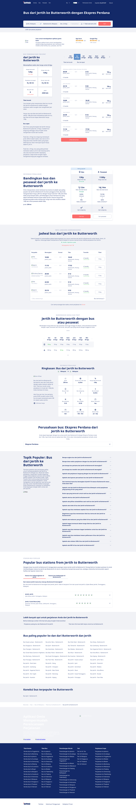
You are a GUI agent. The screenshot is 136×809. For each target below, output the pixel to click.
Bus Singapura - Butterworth (31, 645)
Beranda (25, 705)
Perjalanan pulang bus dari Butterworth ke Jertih (38, 624)
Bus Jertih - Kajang (51, 677)
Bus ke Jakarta (46, 751)
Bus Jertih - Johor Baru (96, 660)
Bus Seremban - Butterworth (54, 649)
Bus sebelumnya (38, 298)
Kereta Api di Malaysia (30, 779)
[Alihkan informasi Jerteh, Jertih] (110, 595)
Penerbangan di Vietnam (67, 792)
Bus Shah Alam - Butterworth (76, 642)
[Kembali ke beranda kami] (28, 3)
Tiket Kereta (27, 748)
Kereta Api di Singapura (31, 782)
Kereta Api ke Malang (30, 764)
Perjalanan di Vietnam (102, 787)
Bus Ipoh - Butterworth (52, 645)
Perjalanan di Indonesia (102, 777)
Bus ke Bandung (47, 754)
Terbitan (40, 804)
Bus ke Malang (46, 764)
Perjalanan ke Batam (101, 761)
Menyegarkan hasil (67, 245)
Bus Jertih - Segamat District (31, 670)
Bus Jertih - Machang (52, 674)
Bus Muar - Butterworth (75, 652)
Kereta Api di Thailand (30, 784)
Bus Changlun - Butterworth (31, 649)
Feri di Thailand (82, 761)
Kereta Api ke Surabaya (31, 759)
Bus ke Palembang (47, 771)
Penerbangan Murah (65, 748)
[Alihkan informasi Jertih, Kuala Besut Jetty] (110, 603)
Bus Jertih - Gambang (29, 667)
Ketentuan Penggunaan (53, 804)
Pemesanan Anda (87, 2)
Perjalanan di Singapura (102, 782)
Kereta (35, 3)
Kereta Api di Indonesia (31, 777)
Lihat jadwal (30, 94)
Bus (40, 3)
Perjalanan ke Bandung (102, 764)
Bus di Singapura (47, 782)
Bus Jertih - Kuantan (29, 677)
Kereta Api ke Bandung (31, 754)
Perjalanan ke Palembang (103, 774)
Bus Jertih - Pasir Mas (96, 677)
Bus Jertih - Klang (51, 663)
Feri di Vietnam (82, 764)
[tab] (68, 62)
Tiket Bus (44, 748)
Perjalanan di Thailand (102, 784)
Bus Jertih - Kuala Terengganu (77, 674)
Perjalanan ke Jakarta (101, 751)
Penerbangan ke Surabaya (67, 754)
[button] (65, 24)
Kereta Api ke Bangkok (31, 771)
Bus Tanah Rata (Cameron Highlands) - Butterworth (38, 652)
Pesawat (44, 3)
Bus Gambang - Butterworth (98, 645)
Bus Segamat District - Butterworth (100, 649)
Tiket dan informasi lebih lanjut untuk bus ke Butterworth (86, 624)
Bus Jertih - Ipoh (72, 663)
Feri (50, 3)
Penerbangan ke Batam (66, 763)
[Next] (109, 56)
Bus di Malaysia (39, 705)
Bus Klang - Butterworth (97, 642)
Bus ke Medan (46, 769)
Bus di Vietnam (46, 787)
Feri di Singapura (82, 759)
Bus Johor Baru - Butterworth (54, 642)
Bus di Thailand (46, 784)
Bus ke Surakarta (47, 766)
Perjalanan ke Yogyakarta (103, 756)
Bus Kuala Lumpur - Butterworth (33, 642)
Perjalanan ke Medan (101, 759)
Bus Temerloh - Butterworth (76, 645)
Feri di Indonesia (82, 754)
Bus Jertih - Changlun (52, 667)
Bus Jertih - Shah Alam (29, 663)
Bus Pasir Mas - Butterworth (54, 660)
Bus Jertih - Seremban (74, 667)
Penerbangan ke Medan (66, 756)
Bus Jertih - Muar (73, 670)
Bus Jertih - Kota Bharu (97, 670)
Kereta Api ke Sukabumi (31, 774)
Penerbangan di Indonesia (67, 782)
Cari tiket (30, 74)
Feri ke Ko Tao (81, 751)
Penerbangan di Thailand (67, 790)
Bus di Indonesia (47, 777)
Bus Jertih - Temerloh (96, 663)
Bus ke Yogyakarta (47, 756)
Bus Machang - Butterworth (31, 656)
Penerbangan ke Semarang (67, 780)
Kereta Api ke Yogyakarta (31, 751)
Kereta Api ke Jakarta (30, 756)
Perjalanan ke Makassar (102, 766)
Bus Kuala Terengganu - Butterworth (56, 656)
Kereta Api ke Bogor (30, 769)
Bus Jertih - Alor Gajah (29, 674)
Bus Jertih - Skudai (95, 674)
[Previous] (44, 338)
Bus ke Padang (46, 774)
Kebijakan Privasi (68, 804)
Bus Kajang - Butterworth (97, 656)
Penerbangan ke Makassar (67, 766)
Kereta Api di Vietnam (30, 787)
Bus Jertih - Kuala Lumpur (75, 660)
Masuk (111, 3)
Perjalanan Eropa (100, 748)
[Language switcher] (76, 3)
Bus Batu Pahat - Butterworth (54, 652)
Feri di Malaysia (82, 756)
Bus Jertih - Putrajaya (74, 677)
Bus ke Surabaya (47, 759)
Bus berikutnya (98, 298)
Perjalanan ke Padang (102, 769)
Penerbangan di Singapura (67, 787)
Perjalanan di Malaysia (102, 779)
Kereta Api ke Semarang (31, 761)
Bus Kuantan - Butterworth (76, 656)
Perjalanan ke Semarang (102, 771)
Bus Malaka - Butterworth (75, 649)
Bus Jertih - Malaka (95, 667)
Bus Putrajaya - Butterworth (31, 660)
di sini (83, 304)
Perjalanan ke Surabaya (102, 754)
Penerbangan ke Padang (67, 768)
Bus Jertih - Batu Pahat (52, 670)
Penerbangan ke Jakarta (66, 751)
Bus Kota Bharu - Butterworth (99, 652)
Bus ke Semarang (47, 761)
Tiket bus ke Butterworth (53, 705)
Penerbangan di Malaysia (67, 785)
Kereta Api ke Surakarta (31, 766)
